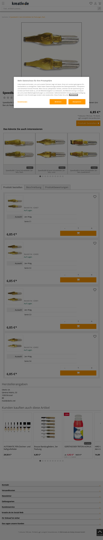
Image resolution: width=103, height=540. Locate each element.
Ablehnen (58, 102)
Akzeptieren (77, 102)
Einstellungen (22, 102)
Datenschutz (73, 95)
